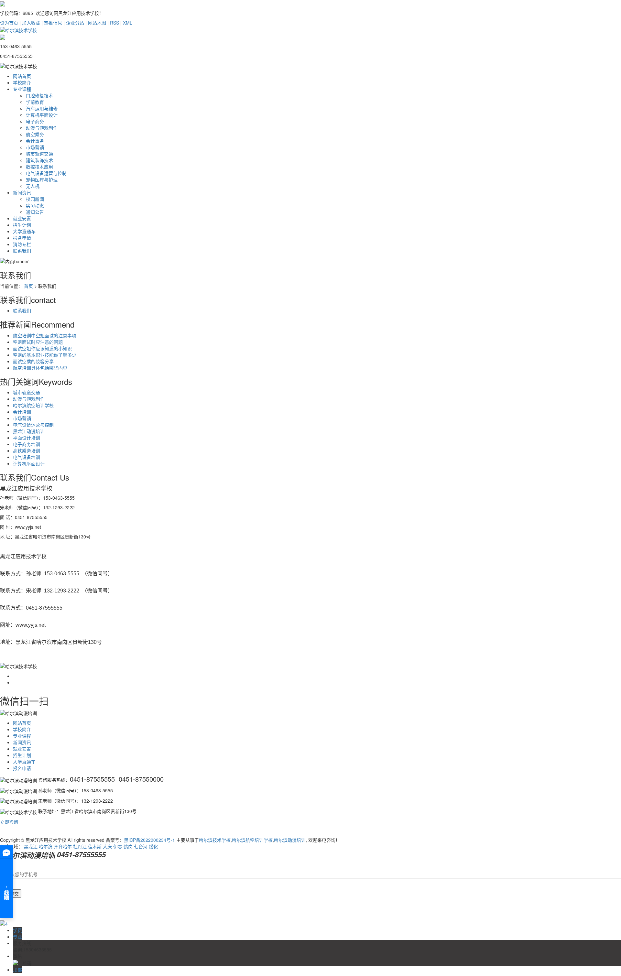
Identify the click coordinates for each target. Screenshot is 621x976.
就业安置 (22, 218)
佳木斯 (95, 846)
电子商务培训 (26, 444)
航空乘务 (35, 134)
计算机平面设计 (42, 115)
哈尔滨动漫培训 (290, 840)
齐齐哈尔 (63, 846)
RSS (114, 22)
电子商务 (35, 121)
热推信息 (53, 22)
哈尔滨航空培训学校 (33, 405)
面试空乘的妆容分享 (33, 361)
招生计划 (22, 225)
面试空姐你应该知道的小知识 (42, 348)
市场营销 (35, 147)
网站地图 (97, 22)
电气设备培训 (26, 457)
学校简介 (22, 82)
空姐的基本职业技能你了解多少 (44, 355)
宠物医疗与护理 (42, 179)
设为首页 (9, 22)
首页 (28, 286)
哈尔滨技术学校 (215, 840)
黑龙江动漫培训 (29, 431)
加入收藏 (31, 22)
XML (127, 22)
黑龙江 (31, 846)
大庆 (107, 846)
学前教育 (35, 102)
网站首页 (22, 76)
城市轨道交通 (39, 153)
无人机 (32, 186)
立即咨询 (9, 822)
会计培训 (22, 411)
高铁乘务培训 (26, 450)
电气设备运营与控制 (46, 173)
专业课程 (22, 89)
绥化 (153, 846)
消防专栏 (22, 244)
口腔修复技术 (39, 95)
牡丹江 (80, 846)
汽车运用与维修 (42, 108)
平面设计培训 (26, 437)
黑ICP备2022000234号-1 (149, 840)
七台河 (140, 846)
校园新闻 (35, 199)
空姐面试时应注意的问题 (38, 342)
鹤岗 (128, 846)
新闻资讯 (22, 192)
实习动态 (35, 205)
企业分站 (75, 22)
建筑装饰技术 (39, 160)
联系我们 (22, 250)
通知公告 (35, 212)
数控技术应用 (39, 166)
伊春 (117, 846)
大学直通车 (24, 231)
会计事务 (35, 140)
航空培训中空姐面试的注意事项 (44, 335)
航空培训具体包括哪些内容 (40, 367)
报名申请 (22, 237)
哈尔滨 (45, 846)
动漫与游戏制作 (42, 128)
